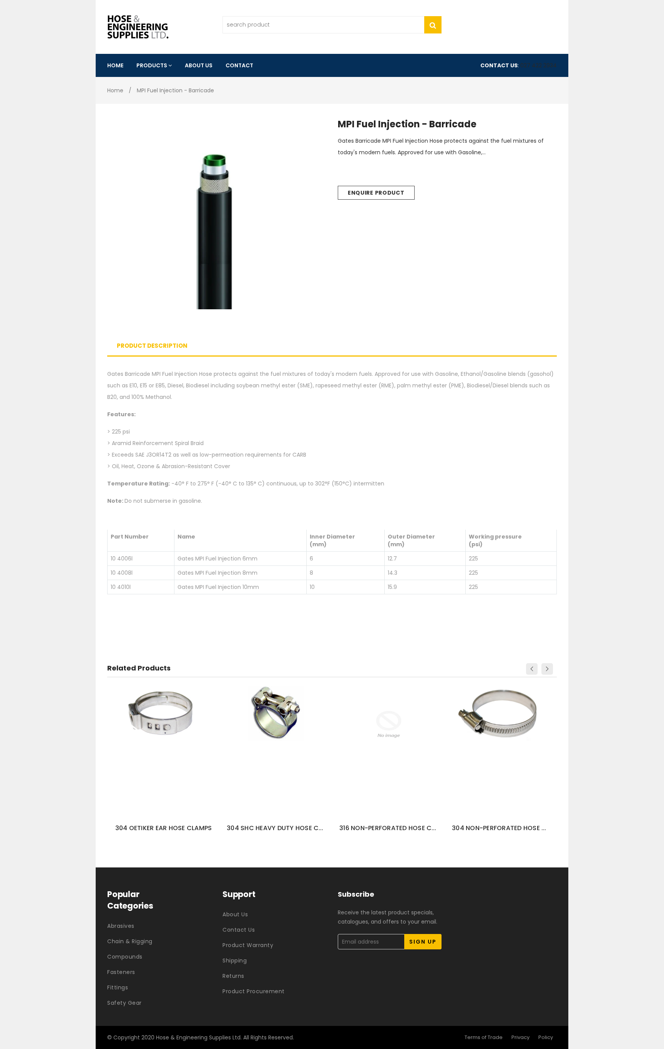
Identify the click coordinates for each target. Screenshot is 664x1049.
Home (115, 90)
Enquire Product (376, 193)
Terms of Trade (484, 1037)
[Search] (433, 24)
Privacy (520, 1037)
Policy (545, 1037)
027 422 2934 (538, 65)
